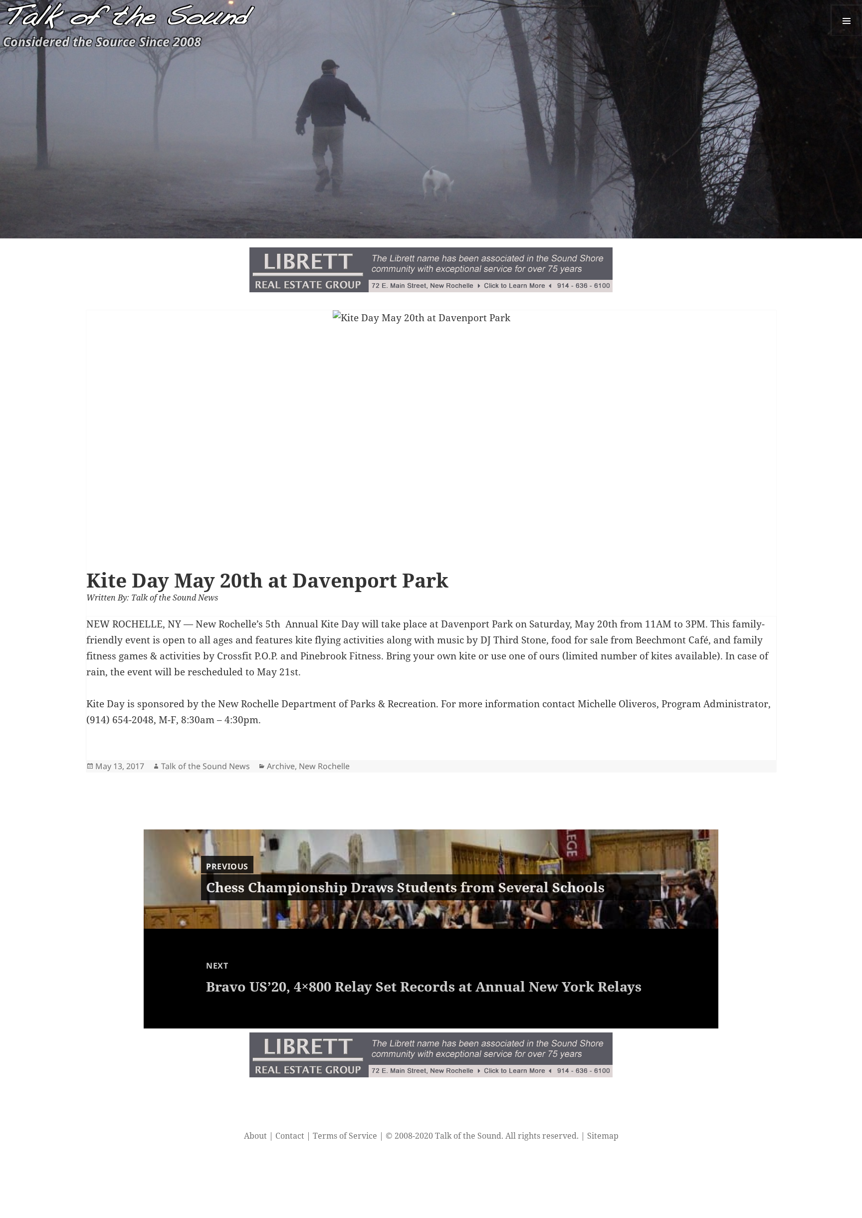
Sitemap (603, 1135)
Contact (289, 1135)
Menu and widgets (846, 20)
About (255, 1135)
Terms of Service (345, 1135)
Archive (281, 766)
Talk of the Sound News (205, 766)
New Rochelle (324, 766)
